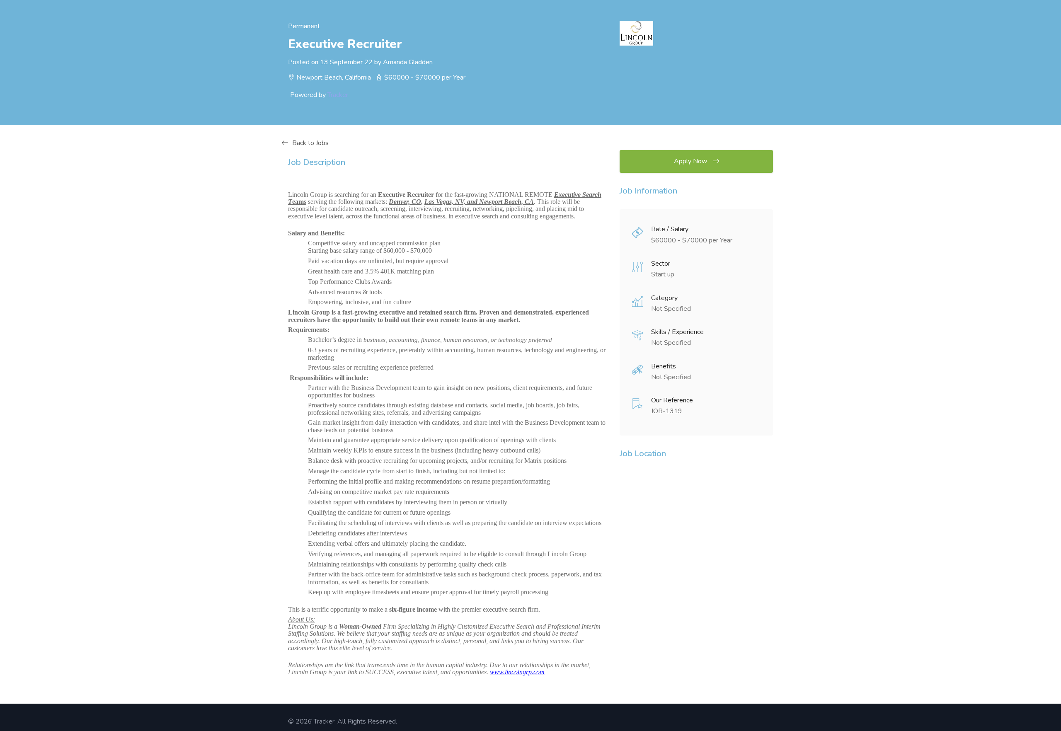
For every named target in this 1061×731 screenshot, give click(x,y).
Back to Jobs (310, 143)
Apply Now (691, 161)
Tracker (337, 94)
